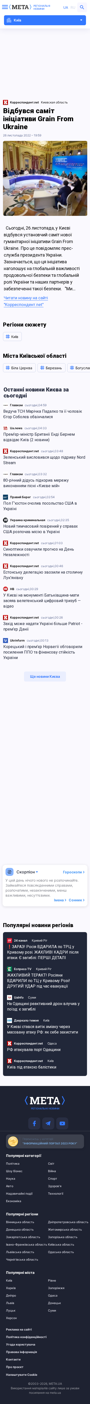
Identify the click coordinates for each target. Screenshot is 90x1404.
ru (72, 7)
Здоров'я (55, 1186)
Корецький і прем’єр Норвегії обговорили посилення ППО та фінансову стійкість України (42, 652)
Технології (55, 1193)
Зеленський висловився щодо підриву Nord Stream (44, 460)
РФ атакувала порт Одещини (33, 1049)
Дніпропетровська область (66, 1222)
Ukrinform (17, 640)
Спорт (52, 1178)
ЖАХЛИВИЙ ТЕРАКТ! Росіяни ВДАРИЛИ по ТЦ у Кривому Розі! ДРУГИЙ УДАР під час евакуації (38, 981)
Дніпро (11, 1295)
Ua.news (16, 428)
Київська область (61, 1244)
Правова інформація (21, 1352)
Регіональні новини (42, 7)
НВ (12, 589)
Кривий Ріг (40, 940)
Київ (46, 1020)
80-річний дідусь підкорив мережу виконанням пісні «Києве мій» (36, 483)
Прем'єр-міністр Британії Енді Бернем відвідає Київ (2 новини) (39, 437)
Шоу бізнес (14, 1171)
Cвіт (51, 1163)
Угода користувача (20, 1344)
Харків (11, 1288)
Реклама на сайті (19, 1329)
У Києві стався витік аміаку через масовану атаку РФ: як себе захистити (42, 1029)
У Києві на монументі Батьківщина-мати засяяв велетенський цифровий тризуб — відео (42, 601)
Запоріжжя (56, 1288)
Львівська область (20, 1252)
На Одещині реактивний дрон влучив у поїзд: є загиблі (43, 1006)
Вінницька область (20, 1222)
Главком (16, 405)
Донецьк (54, 1303)
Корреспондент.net (24, 451)
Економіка (13, 1201)
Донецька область (20, 1229)
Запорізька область (63, 1237)
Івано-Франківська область (24, 1244)
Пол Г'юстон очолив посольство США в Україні (40, 506)
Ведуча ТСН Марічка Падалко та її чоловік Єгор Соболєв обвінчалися (42, 414)
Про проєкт (15, 1367)
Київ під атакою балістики (31, 1067)
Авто (9, 1186)
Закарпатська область (23, 1237)
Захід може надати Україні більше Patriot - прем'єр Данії (42, 626)
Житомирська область (65, 1229)
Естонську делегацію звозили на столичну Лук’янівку (43, 575)
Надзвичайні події (19, 1193)
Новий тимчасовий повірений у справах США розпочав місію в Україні (40, 529)
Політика (13, 1163)
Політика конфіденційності (21, 1337)
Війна (52, 1171)
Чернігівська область (22, 1259)
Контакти (13, 1359)
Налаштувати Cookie (21, 1375)
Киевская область (54, 102)
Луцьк (11, 1310)
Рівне (52, 1280)
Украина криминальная (27, 520)
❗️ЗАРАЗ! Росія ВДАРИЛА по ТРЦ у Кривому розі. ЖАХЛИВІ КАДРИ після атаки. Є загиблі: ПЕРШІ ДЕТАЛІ (42, 952)
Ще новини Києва (45, 676)
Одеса (52, 1043)
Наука (10, 1178)
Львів (10, 1303)
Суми (32, 997)
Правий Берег (20, 497)
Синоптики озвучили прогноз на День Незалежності (38, 552)
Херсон (11, 1318)
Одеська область (61, 1252)
